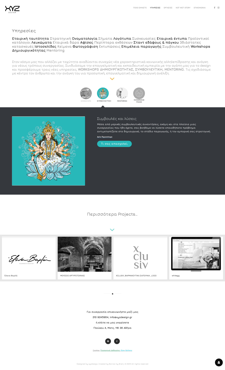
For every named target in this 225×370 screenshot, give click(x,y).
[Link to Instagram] (218, 8)
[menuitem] (140, 7)
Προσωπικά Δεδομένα (110, 350)
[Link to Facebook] (215, 8)
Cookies (96, 350)
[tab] (85, 96)
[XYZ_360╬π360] (12, 7)
